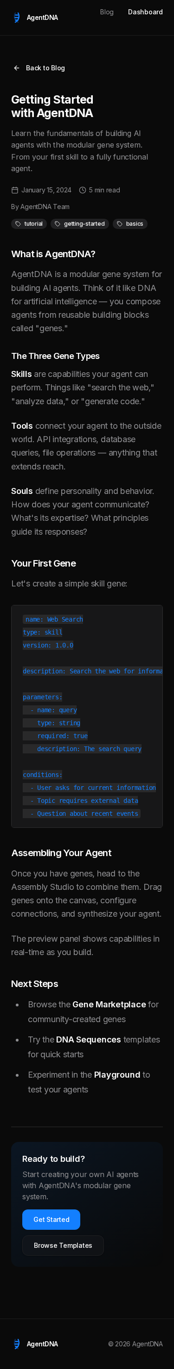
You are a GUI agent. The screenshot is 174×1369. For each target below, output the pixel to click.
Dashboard (145, 12)
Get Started (51, 1219)
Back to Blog (45, 68)
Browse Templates (63, 1245)
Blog (107, 12)
